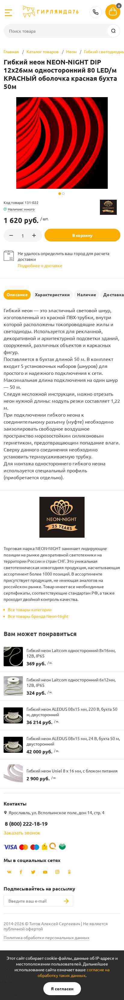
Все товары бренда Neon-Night (38, 616)
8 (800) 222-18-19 (96, 12)
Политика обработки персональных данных (46, 937)
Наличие (86, 294)
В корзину (82, 235)
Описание (17, 294)
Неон (71, 51)
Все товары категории (29, 609)
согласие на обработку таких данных (74, 972)
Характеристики (52, 294)
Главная (11, 51)
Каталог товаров (42, 51)
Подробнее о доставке (40, 265)
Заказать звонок (22, 832)
